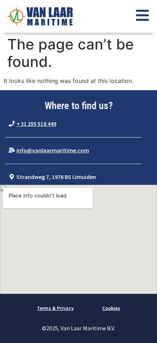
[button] (32, 124)
